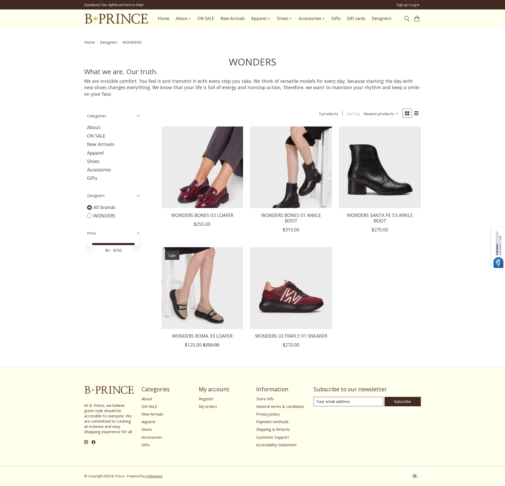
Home (163, 18)
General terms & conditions (280, 406)
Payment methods (272, 421)
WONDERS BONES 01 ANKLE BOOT (291, 218)
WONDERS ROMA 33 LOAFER (202, 336)
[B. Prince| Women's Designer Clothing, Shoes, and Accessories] (116, 18)
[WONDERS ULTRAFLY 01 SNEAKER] (291, 288)
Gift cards (356, 18)
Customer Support (272, 437)
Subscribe (402, 401)
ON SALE (205, 18)
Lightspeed (154, 476)
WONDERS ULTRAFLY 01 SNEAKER (291, 336)
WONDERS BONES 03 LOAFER (202, 215)
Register (206, 398)
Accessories (99, 169)
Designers (381, 18)
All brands (104, 207)
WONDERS (104, 215)
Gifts (336, 18)
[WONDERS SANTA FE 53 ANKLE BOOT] (380, 167)
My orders (208, 406)
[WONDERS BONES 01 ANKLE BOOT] (291, 167)
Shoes (93, 161)
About (93, 127)
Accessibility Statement (276, 444)
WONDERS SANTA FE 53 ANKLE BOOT (380, 218)
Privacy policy (268, 414)
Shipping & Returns (273, 429)
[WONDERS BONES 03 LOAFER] (202, 167)
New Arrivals (232, 18)
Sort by (353, 113)
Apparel (95, 153)
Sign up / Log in (408, 5)
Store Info (265, 398)
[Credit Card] (414, 476)
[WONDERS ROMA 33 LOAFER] (202, 288)
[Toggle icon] (407, 18)
